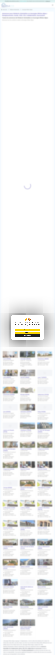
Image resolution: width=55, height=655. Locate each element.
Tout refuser (27, 332)
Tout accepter (27, 329)
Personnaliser (27, 335)
